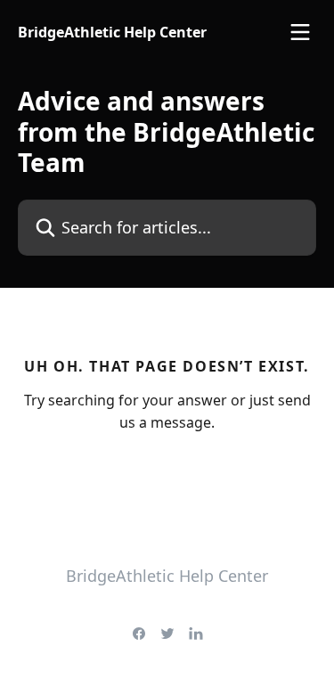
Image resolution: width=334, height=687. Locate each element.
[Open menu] (300, 32)
